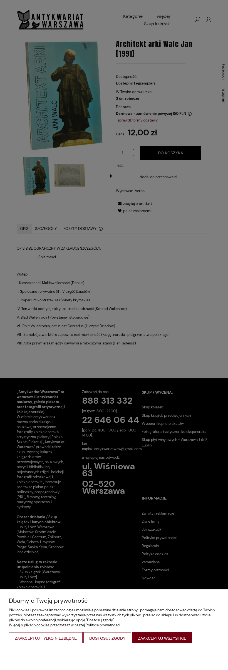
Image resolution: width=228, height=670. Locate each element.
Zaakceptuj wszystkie (162, 638)
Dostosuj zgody (107, 638)
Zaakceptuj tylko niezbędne (46, 638)
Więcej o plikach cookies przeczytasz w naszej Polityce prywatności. (65, 625)
